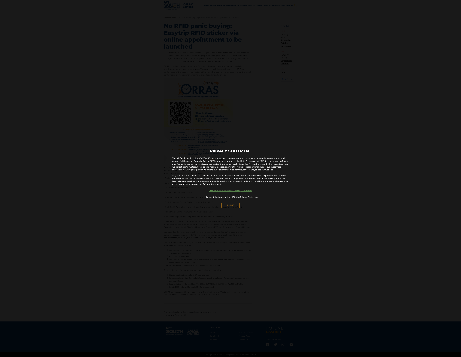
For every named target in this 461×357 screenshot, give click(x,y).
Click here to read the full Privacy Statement (230, 191)
